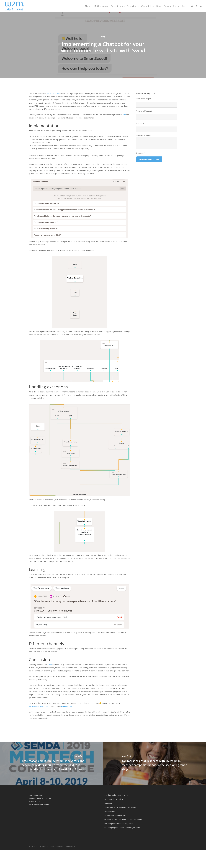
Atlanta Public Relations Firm (115, 815)
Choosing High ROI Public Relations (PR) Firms (122, 827)
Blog (103, 36)
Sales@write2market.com (44, 804)
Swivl (50, 664)
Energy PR (108, 803)
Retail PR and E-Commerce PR (116, 795)
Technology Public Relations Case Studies (120, 807)
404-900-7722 (66, 706)
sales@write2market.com (39, 706)
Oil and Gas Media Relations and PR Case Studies (123, 819)
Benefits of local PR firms (114, 799)
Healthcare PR (109, 811)
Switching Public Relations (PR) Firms (118, 823)
